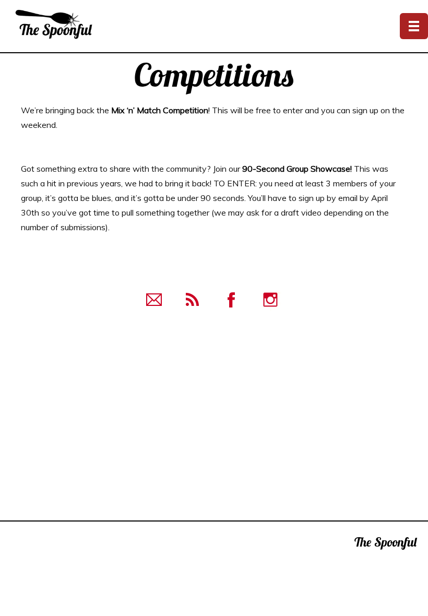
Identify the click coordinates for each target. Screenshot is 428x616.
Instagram (271, 299)
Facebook (232, 299)
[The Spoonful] (68, 24)
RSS (193, 299)
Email (155, 299)
